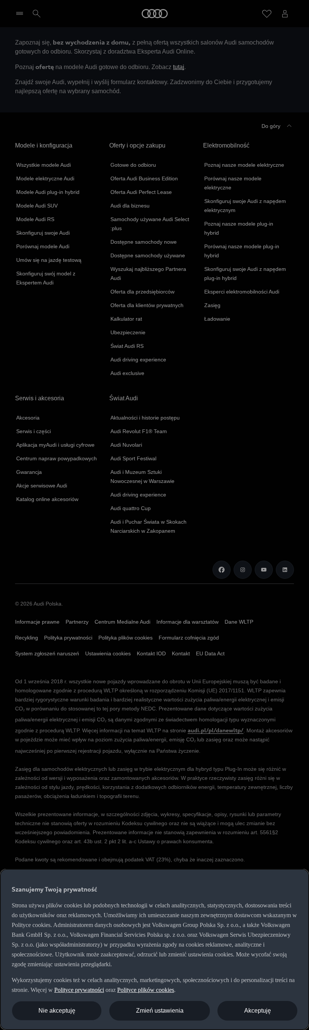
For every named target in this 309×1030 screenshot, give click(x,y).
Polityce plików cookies (145, 990)
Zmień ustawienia (160, 1010)
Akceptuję (257, 1010)
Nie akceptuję (56, 1010)
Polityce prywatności (79, 990)
